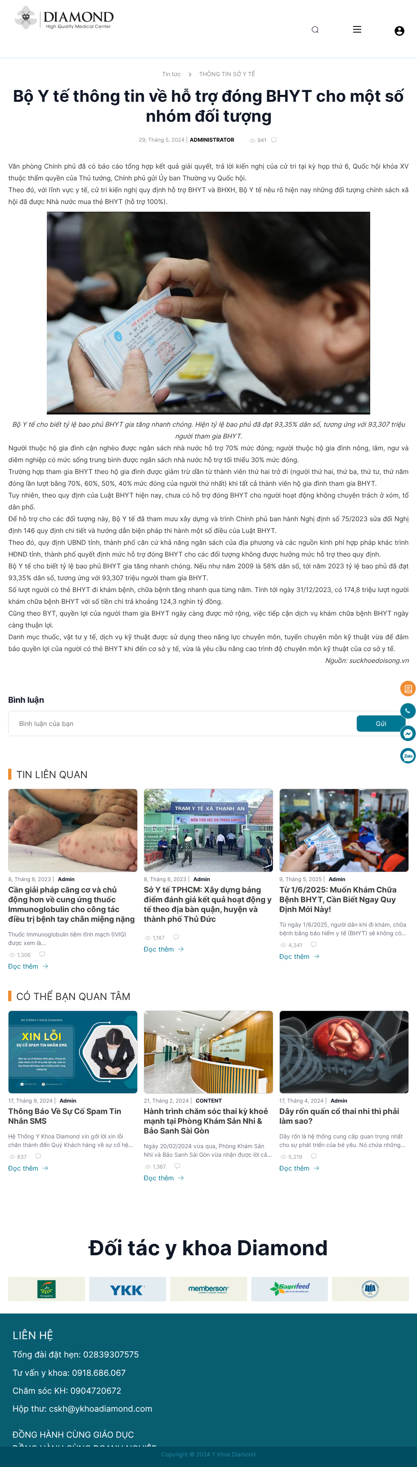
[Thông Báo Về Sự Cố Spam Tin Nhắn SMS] (73, 1052)
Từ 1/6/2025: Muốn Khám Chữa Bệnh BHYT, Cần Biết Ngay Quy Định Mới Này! (338, 899)
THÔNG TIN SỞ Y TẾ (227, 73)
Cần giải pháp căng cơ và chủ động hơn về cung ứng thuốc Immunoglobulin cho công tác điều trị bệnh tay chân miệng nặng (71, 904)
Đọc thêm (24, 966)
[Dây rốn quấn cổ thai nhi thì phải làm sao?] (344, 1052)
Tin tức (171, 73)
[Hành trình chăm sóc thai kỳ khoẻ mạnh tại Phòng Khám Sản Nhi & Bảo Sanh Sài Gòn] (208, 1052)
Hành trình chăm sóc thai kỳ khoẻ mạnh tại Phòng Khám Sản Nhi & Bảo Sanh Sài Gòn (206, 1121)
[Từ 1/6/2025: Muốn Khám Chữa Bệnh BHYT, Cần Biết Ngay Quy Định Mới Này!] (344, 830)
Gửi (381, 723)
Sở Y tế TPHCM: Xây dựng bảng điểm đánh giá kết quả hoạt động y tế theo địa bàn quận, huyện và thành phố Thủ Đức (208, 904)
